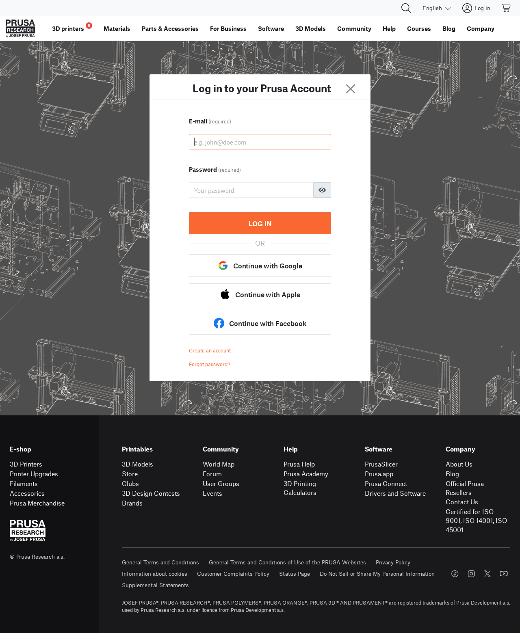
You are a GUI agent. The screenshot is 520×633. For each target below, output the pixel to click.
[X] (487, 573)
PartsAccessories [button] (170, 28)
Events (212, 493)
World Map (218, 464)
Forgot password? (209, 364)
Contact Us (462, 502)
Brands (132, 503)
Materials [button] (117, 28)
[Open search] (406, 8)
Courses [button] (419, 28)
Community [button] (354, 28)
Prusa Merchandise (37, 503)
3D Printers (26, 464)
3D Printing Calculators (300, 488)
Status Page (294, 573)
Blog (452, 473)
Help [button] (389, 28)
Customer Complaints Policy (233, 573)
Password (215, 169)
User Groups (221, 483)
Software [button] (271, 28)
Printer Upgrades (34, 473)
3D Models (137, 464)
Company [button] (480, 28)
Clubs (130, 483)
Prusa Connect (386, 483)
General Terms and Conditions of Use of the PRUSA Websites (287, 562)
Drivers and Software (395, 493)
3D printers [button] (71, 27)
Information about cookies (154, 573)
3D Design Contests (151, 493)
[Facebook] (455, 573)
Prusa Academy (306, 473)
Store (130, 473)
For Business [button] (228, 28)
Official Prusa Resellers (465, 488)
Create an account (210, 350)
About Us (459, 464)
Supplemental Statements (155, 584)
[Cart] (506, 8)
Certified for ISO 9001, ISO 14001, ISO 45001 (476, 521)
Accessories (27, 493)
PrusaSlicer (381, 464)
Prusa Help (299, 464)
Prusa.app (379, 473)
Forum (212, 473)
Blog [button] (448, 28)
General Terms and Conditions (160, 562)
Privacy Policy (393, 562)
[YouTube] (503, 573)
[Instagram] (471, 573)
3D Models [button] (310, 28)
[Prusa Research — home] (20, 28)
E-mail (210, 121)
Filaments (24, 483)
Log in (260, 223)
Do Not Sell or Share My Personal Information (377, 573)
